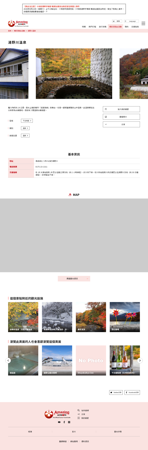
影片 (74, 431)
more (10, 303)
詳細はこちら (13, 346)
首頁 (9, 31)
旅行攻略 (102, 26)
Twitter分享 (117, 392)
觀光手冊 (118, 431)
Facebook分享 (134, 392)
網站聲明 (74, 441)
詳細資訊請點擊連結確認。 (35, 11)
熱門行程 (92, 26)
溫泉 (24, 128)
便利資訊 (85, 441)
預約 (126, 26)
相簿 (30, 431)
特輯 (84, 26)
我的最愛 (85, 418)
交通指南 (135, 26)
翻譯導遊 (63, 441)
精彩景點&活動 (19, 31)
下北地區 (26, 120)
